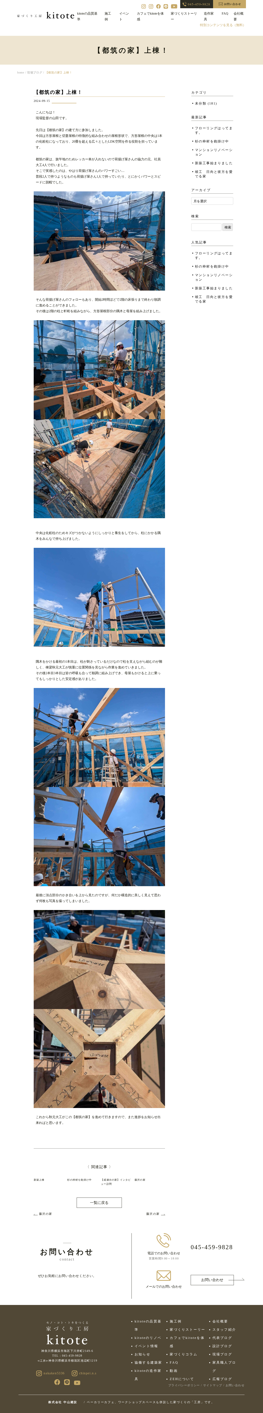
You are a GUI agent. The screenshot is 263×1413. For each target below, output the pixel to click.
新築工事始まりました (214, 163)
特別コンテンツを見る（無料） (223, 25)
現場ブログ (222, 1354)
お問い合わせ (212, 1280)
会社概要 (220, 1321)
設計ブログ (222, 1346)
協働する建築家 (148, 1362)
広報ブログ (222, 1379)
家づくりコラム (183, 1354)
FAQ (225, 13)
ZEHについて (182, 1379)
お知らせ (142, 1354)
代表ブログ (222, 1338)
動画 (174, 1370)
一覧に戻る (99, 1203)
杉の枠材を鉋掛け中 (212, 141)
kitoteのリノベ (148, 1338)
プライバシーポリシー (184, 1385)
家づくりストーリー (187, 1329)
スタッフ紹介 (224, 1329)
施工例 (176, 1321)
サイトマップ (212, 1385)
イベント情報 (146, 1346)
